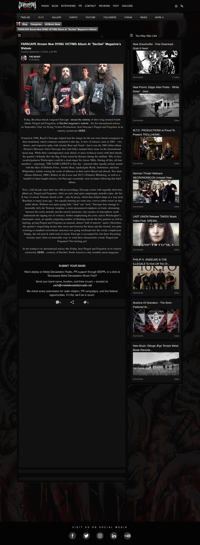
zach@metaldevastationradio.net (72, 285)
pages (143, 17)
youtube (90, 17)
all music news (52, 24)
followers (110, 17)
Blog (25, 24)
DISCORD (127, 5)
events (73, 17)
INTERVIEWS (68, 5)
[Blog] (19, 35)
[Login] (176, 6)
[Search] (182, 6)
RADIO (45, 5)
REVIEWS (104, 5)
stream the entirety (80, 119)
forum (128, 17)
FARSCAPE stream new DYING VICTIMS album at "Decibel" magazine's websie (57, 29)
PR (80, 5)
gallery (56, 17)
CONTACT (90, 5)
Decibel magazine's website (74, 123)
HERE (81, 130)
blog (41, 17)
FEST (116, 5)
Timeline (25, 17)
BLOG (55, 5)
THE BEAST (35, 56)
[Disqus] (72, 350)
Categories (36, 24)
